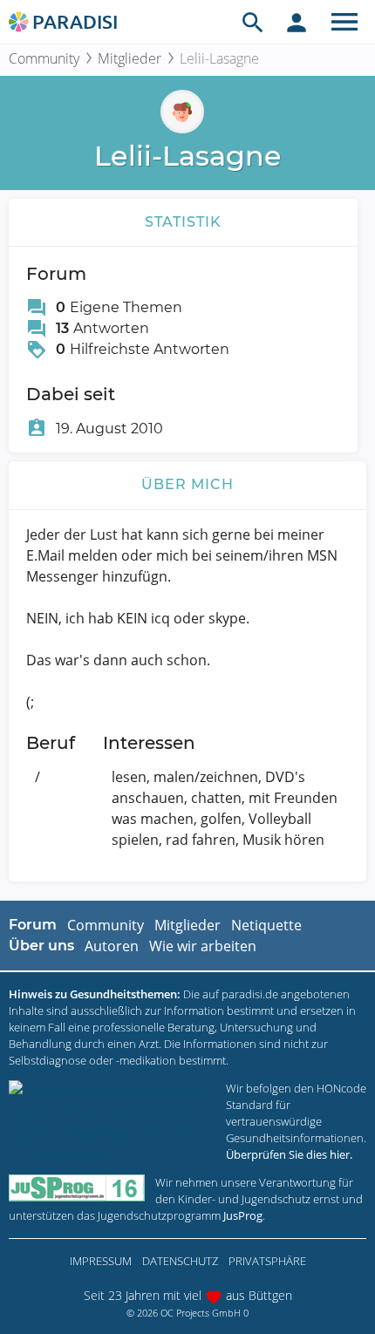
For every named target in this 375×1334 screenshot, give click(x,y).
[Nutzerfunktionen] (296, 22)
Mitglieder (129, 58)
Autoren (112, 946)
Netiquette (266, 925)
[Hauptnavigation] (344, 22)
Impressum (101, 1261)
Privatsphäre (267, 1261)
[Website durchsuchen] (253, 22)
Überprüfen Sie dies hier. (289, 1154)
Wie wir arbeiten (202, 946)
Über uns (41, 945)
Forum (33, 924)
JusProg (242, 1215)
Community (44, 58)
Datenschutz (180, 1261)
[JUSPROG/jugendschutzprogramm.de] (77, 1187)
